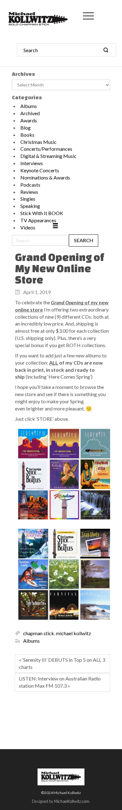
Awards (28, 120)
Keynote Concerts (39, 170)
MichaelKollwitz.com (71, 801)
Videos (27, 227)
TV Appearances (38, 220)
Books (27, 135)
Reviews (29, 192)
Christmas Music (38, 142)
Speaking (30, 206)
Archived (30, 113)
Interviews (31, 163)
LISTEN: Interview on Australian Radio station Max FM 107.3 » (60, 682)
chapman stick (38, 633)
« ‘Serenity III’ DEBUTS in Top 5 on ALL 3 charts (62, 663)
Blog (25, 127)
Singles (27, 199)
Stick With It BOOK (41, 213)
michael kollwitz (73, 633)
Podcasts (30, 185)
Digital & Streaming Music (48, 156)
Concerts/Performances (46, 149)
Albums (28, 106)
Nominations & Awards (45, 177)
